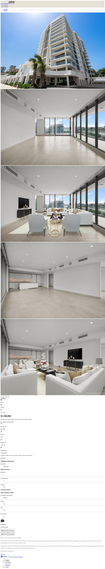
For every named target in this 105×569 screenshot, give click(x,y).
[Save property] (4, 396)
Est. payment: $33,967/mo (6, 422)
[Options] (2, 396)
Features (5, 10)
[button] (52, 50)
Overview (5, 9)
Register (6, 6)
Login (2, 6)
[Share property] (7, 396)
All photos (3, 398)
